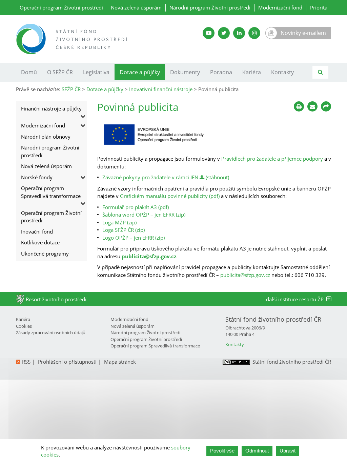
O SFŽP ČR (60, 72)
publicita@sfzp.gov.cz (149, 256)
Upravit (287, 451)
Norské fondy (37, 177)
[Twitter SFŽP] (224, 33)
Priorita (318, 7)
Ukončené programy (45, 253)
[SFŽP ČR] (92, 39)
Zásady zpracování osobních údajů (50, 332)
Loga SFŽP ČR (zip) (123, 229)
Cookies (24, 326)
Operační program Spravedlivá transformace (51, 192)
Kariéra (251, 72)
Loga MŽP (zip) (119, 222)
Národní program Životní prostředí (209, 7)
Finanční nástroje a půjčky (51, 108)
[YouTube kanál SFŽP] (209, 33)
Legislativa (96, 72)
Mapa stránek (120, 361)
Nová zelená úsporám (136, 7)
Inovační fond (37, 231)
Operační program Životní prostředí (61, 7)
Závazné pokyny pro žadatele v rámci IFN (150, 177)
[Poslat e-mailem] (312, 106)
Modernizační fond (280, 7)
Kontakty (282, 72)
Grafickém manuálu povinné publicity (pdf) (170, 196)
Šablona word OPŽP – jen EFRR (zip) (143, 214)
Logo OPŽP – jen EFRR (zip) (133, 237)
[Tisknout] (299, 106)
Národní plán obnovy (45, 136)
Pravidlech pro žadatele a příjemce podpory (272, 158)
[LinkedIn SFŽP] (239, 33)
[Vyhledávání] (320, 72)
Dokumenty (185, 72)
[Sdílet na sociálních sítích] (326, 106)
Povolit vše (222, 451)
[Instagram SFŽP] (254, 33)
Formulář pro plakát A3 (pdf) (135, 207)
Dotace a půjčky (140, 72)
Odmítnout (257, 451)
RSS (26, 361)
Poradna (221, 72)
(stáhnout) (216, 177)
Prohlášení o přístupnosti (67, 361)
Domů (29, 72)
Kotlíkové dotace (40, 242)
